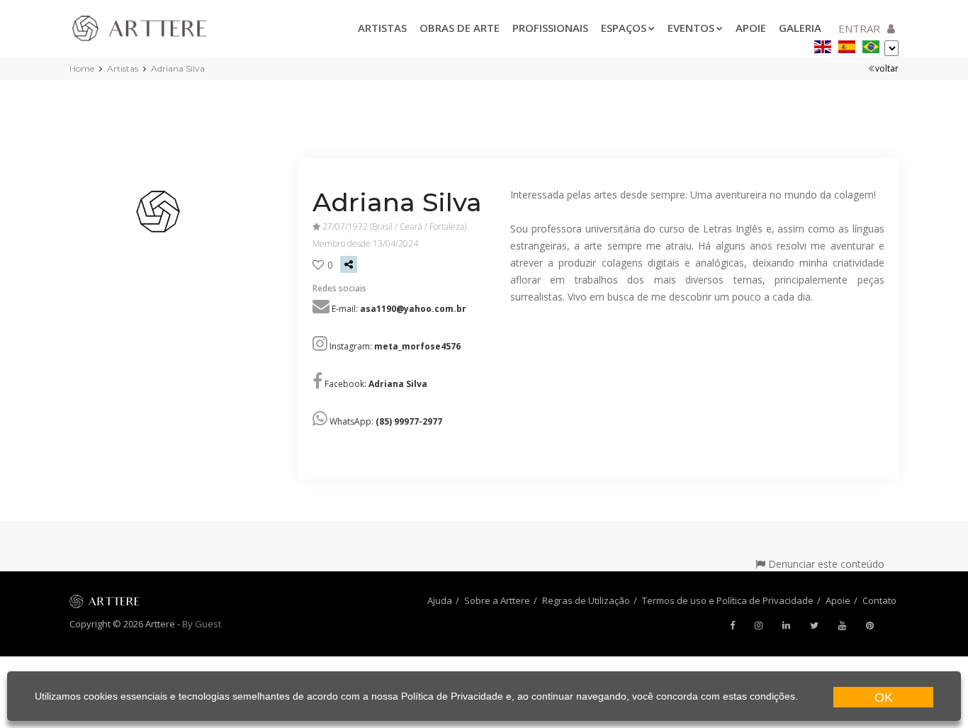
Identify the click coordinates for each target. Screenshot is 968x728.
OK (883, 697)
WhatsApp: (386, 421)
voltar (887, 68)
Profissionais (550, 28)
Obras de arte (460, 28)
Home (81, 68)
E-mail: (399, 309)
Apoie (751, 28)
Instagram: (395, 346)
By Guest (201, 623)
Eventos (691, 28)
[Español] (846, 44)
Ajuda (439, 600)
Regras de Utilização (586, 600)
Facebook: (376, 384)
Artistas (382, 28)
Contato (879, 600)
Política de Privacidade (452, 696)
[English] (822, 44)
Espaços (623, 28)
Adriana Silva (178, 68)
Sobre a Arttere (497, 600)
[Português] (871, 44)
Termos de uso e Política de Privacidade (728, 600)
